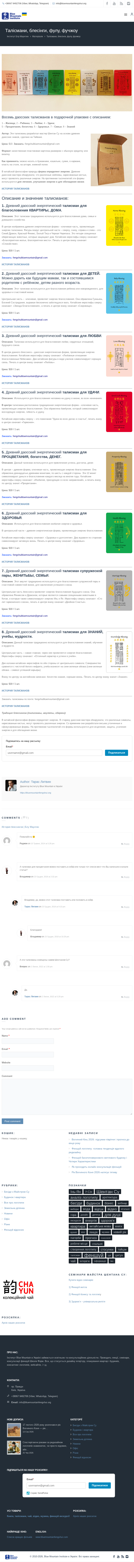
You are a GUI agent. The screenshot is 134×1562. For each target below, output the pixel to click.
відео (112, 1209)
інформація (100, 1261)
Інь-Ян (75, 1192)
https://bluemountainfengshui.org (35, 793)
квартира (77, 1226)
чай (73, 1261)
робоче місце (79, 1243)
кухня (73, 1232)
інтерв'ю (85, 1261)
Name (5, 1035)
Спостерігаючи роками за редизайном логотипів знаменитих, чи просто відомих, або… (45, 1446)
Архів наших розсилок (13, 1322)
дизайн (84, 1214)
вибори (74, 1209)
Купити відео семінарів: (81, 1280)
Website (6, 1062)
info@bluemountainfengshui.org (71, 3)
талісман (75, 1255)
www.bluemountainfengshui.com (52, 1537)
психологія (105, 1238)
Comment (7, 1076)
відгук (99, 1209)
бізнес (109, 1203)
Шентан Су (107, 1191)
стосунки (107, 1249)
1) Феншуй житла (78, 1287)
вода (86, 1209)
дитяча (96, 1214)
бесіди (76, 1203)
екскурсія (75, 1220)
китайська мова (100, 1226)
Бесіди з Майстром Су (16, 1191)
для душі (113, 1215)
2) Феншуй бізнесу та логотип (84, 1294)
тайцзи (122, 1249)
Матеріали (37, 36)
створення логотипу (83, 1249)
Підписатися (100, 1485)
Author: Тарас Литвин (35, 782)
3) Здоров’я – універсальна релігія (87, 1301)
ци (109, 1255)
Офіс (7, 1218)
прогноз (91, 1238)
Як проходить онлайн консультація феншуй (96, 1166)
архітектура (109, 1197)
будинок (93, 1203)
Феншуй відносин (14, 1229)
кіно (83, 1232)
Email (6, 1049)
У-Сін (88, 1191)
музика (105, 1232)
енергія (91, 1220)
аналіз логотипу (84, 1197)
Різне (7, 1224)
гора (73, 1215)
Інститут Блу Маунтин (18, 36)
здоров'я (107, 1220)
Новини (8, 1213)
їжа (111, 1261)
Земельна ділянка (14, 1208)
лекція (93, 1232)
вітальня (125, 1209)
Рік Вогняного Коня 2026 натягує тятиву (94, 1172)
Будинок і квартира (15, 1197)
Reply (126, 844)
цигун (119, 1255)
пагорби (75, 1237)
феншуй (93, 1255)
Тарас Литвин (31, 906)
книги (118, 1226)
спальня (97, 1243)
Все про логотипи (14, 1202)
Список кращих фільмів (19, 1537)
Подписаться (116, 752)
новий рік (120, 1232)
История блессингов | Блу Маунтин (20, 827)
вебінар (122, 1203)
